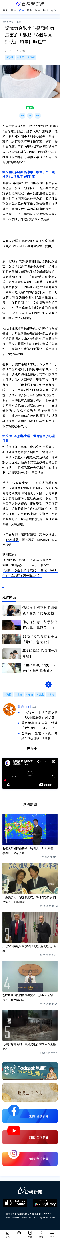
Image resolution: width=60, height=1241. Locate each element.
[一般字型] (30, 116)
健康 (19, 22)
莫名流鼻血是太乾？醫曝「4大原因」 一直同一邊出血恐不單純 (39, 726)
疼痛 (32, 57)
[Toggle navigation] (52, 1233)
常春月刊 (24, 707)
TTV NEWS (8, 22)
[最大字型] (38, 116)
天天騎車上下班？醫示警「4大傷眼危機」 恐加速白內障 (39, 715)
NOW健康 (12, 539)
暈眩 (21, 57)
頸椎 (10, 57)
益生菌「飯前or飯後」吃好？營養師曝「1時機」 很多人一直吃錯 (39, 736)
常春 (52, 694)
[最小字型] (22, 116)
